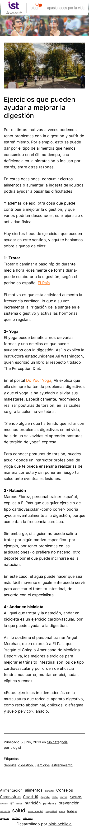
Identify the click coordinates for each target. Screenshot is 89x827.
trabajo (72, 811)
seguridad (51, 811)
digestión (25, 765)
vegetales (4, 818)
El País (44, 282)
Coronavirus (10, 797)
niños (19, 803)
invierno (4, 804)
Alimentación (11, 790)
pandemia (49, 803)
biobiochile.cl (60, 824)
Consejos (64, 790)
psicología (5, 811)
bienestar (49, 791)
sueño (62, 811)
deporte (10, 765)
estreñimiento (62, 765)
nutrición (33, 803)
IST (12, 803)
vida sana (28, 818)
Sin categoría (57, 742)
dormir (63, 797)
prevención (69, 803)
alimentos (34, 790)
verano (16, 818)
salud (18, 810)
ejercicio (76, 797)
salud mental (35, 811)
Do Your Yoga (38, 380)
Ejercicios (42, 765)
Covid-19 (30, 797)
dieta (55, 797)
